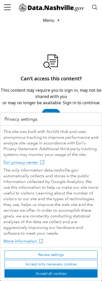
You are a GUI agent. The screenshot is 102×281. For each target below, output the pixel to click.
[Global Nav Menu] (7, 7)
